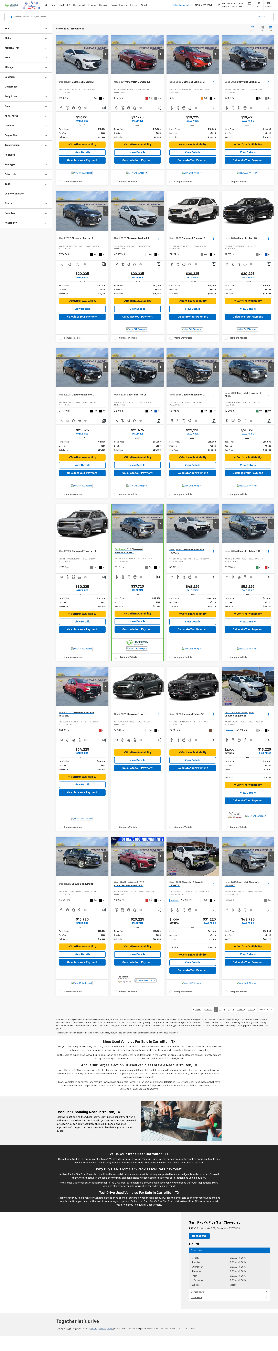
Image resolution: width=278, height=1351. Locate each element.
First (198, 1010)
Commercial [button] (79, 5)
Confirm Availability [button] (83, 144)
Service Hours (197, 1292)
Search (261, 17)
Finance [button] (92, 5)
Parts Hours (196, 1298)
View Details (82, 152)
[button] (105, 54)
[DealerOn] (63, 1329)
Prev (208, 1010)
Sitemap (102, 1329)
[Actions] (103, 82)
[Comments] (104, 108)
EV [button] (68, 5)
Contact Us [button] (199, 1236)
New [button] (53, 5)
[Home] (46, 5)
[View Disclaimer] (85, 108)
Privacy (110, 1329)
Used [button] (61, 5)
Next (240, 1010)
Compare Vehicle (73, 182)
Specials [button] (103, 5)
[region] (82, 133)
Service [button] (133, 5)
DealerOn (93, 1329)
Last (251, 1010)
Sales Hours (196, 1250)
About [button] (144, 5)
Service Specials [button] (119, 5)
